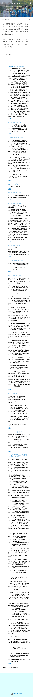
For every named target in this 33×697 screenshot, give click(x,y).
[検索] (30, 3)
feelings (16, 3)
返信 (9, 118)
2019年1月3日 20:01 (16, 275)
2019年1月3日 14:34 (16, 245)
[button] (29, 19)
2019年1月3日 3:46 (16, 184)
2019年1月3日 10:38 (16, 193)
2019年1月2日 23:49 (16, 122)
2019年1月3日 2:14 (18, 137)
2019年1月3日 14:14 (16, 203)
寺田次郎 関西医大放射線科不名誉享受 (17, 455)
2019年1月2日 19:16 (19, 66)
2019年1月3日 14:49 (18, 260)
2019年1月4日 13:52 (14, 456)
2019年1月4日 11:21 (19, 432)
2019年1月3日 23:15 (16, 393)
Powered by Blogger (17, 693)
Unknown (10, 66)
